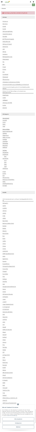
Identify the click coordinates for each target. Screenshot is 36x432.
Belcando (5, 231)
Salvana (4, 370)
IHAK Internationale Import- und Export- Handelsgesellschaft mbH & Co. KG (18, 200)
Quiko (4, 357)
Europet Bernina (6, 263)
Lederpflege (5, 141)
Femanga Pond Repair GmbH (9, 266)
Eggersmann (5, 258)
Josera (4, 299)
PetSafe (4, 349)
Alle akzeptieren (18, 419)
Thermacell (5, 387)
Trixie (4, 392)
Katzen (4, 124)
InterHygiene (5, 296)
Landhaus (5, 319)
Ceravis (4, 243)
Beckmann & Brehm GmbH (8, 223)
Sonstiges (5, 185)
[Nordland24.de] (7, 2)
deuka (4, 256)
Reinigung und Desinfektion (8, 179)
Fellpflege (5, 133)
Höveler (4, 291)
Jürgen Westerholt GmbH (8, 304)
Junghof (4, 301)
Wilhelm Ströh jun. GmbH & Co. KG (10, 398)
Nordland (5, 337)
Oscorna (4, 342)
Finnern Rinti (5, 269)
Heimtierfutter (5, 158)
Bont (4, 236)
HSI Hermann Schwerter (8, 294)
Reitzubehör (5, 145)
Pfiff (3, 352)
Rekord (4, 360)
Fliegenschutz (6, 135)
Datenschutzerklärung (12, 415)
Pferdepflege (5, 143)
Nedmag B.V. (5, 203)
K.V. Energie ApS (6, 306)
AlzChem (5, 210)
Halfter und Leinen (6, 137)
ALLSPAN (5, 208)
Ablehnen (18, 427)
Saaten (4, 181)
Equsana (4, 261)
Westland (5, 395)
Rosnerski (5, 365)
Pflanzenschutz (6, 177)
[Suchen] (33, 5)
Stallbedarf (5, 147)
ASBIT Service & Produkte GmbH (9, 403)
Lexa (4, 324)
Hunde (4, 122)
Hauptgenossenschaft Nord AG (9, 286)
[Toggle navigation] (2, 2)
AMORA (4, 213)
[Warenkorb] (33, 2)
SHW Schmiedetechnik (7, 377)
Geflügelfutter (5, 152)
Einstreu (4, 173)
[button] (30, 2)
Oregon (4, 339)
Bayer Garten (5, 220)
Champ (4, 246)
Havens (4, 289)
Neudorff (4, 334)
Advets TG (5, 400)
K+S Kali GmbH (6, 309)
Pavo (4, 344)
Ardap (4, 215)
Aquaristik (5, 120)
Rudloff (4, 367)
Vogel (5, 166)
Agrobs (4, 205)
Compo (4, 248)
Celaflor (4, 241)
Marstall (4, 327)
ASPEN (4, 218)
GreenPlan (5, 281)
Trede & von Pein (6, 390)
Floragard (5, 271)
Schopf (4, 375)
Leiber (4, 322)
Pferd (5, 156)
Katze (5, 162)
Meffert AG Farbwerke (7, 329)
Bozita (4, 238)
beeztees (4, 226)
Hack (4, 284)
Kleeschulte (5, 317)
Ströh (4, 385)
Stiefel (4, 382)
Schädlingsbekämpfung (8, 183)
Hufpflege (5, 139)
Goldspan (5, 279)
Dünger (4, 171)
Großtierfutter (5, 154)
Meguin (4, 332)
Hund (5, 160)
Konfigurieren (18, 423)
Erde (4, 175)
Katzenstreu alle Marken (7, 312)
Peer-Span (5, 347)
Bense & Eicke (5, 233)
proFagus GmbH (6, 355)
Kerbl (4, 314)
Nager (5, 164)
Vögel (4, 126)
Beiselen (4, 228)
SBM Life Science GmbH (8, 372)
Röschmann (5, 362)
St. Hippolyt (5, 380)
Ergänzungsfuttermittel (7, 131)
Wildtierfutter (5, 168)
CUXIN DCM (5, 251)
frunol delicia (5, 274)
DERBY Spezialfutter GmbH (8, 253)
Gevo (4, 276)
